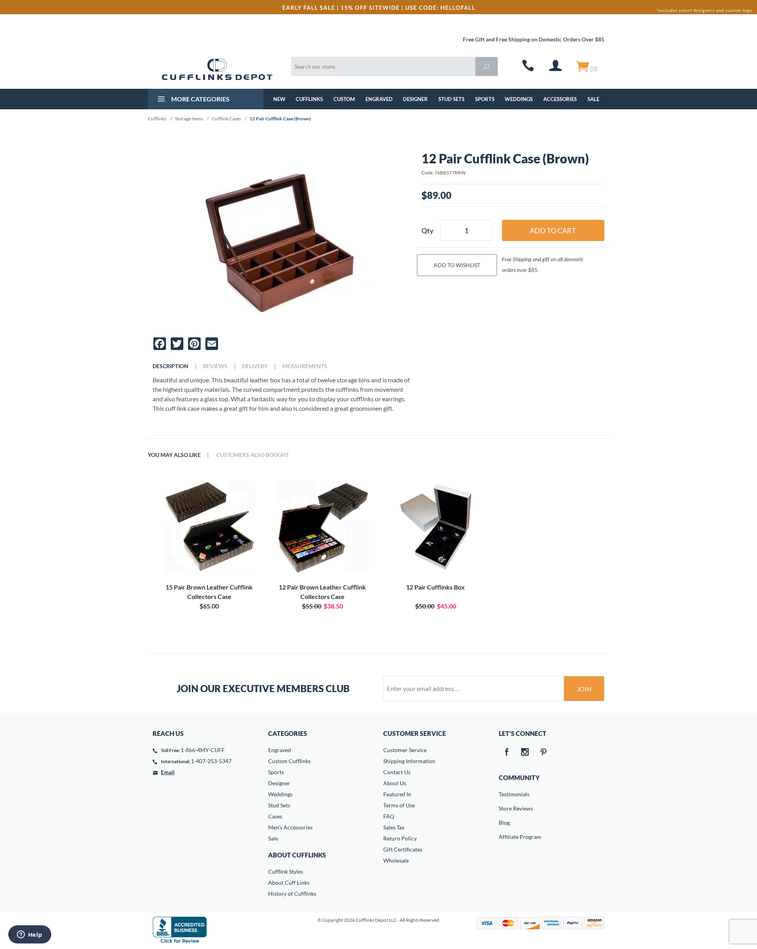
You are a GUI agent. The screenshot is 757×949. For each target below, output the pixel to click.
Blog (504, 822)
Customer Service (405, 750)
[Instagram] (525, 752)
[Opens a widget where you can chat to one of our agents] (29, 935)
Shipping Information (409, 761)
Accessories (560, 99)
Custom (344, 99)
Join (584, 689)
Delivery (255, 366)
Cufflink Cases (226, 119)
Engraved (379, 99)
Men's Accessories (290, 827)
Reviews (215, 366)
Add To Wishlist (457, 265)
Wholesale (396, 860)
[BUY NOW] (209, 527)
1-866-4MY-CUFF (203, 750)
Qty (427, 230)
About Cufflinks (297, 855)
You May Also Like (174, 455)
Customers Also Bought (252, 455)
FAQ (388, 816)
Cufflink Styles (285, 871)
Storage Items (189, 119)
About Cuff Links (289, 882)
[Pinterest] (544, 752)
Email (168, 772)
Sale (593, 99)
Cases (275, 816)
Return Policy (400, 838)
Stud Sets (451, 99)
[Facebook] (507, 752)
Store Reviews (504, 808)
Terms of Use (399, 805)
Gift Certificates (402, 849)
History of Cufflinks (292, 893)
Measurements (304, 366)
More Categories (199, 99)
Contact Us (396, 772)
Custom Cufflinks (289, 761)
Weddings (519, 99)
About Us (394, 783)
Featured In (397, 794)
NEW (279, 99)
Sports (484, 99)
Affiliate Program (504, 836)
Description (170, 366)
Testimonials (504, 794)
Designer (415, 99)
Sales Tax (394, 827)
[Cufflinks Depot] (217, 69)
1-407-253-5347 (211, 761)
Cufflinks (309, 99)
